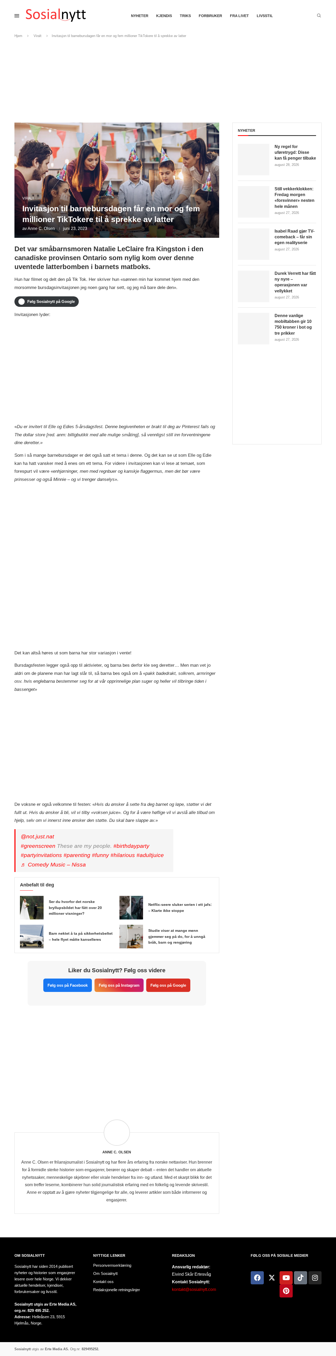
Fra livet (239, 16)
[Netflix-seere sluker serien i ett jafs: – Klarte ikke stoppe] (131, 907)
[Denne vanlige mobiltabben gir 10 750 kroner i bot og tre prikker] (253, 328)
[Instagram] (315, 1277)
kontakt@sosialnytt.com (194, 1289)
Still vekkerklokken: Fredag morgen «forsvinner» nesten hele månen (294, 198)
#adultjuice (150, 855)
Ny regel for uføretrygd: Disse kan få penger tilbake (295, 152)
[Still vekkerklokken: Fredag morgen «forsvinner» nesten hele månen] (253, 202)
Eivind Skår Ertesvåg (191, 1274)
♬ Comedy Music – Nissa (53, 864)
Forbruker (210, 16)
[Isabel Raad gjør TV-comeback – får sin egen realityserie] (253, 244)
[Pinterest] (286, 1290)
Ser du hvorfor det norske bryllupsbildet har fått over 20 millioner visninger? (75, 908)
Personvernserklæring (112, 1265)
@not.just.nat (37, 836)
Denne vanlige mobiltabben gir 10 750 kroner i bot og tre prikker (293, 324)
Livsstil (265, 16)
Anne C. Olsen (41, 228)
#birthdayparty (131, 846)
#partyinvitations (41, 855)
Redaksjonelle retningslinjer (116, 1290)
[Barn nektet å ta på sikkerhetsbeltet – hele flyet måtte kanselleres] (32, 936)
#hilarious (123, 855)
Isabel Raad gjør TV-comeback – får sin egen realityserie (294, 237)
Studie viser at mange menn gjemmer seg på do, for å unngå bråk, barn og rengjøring (176, 936)
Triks (185, 16)
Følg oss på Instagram (119, 985)
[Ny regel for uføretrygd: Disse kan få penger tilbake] (253, 159)
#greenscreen (38, 846)
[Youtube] (286, 1277)
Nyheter (139, 16)
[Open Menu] (16, 15)
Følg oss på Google (168, 985)
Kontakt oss (103, 1282)
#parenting (77, 855)
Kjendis (164, 16)
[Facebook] (257, 1277)
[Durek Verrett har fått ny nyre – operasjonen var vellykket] (253, 286)
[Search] (319, 16)
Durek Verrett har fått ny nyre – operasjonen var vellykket (295, 282)
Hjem (18, 36)
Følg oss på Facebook (68, 985)
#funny (100, 855)
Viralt (37, 36)
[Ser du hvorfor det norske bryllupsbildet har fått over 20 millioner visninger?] (32, 907)
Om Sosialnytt (29, 1255)
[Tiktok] (300, 1277)
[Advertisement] (168, 80)
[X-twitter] (271, 1277)
